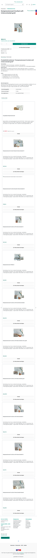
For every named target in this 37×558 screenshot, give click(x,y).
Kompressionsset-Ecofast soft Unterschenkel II (13, 416)
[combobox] (13, 5)
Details (18, 133)
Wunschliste (15, 527)
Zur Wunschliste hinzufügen (24, 47)
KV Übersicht (28, 526)
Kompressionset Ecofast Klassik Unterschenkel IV (13, 150)
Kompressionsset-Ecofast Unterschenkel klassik (13, 492)
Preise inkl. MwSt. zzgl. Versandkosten (8, 40)
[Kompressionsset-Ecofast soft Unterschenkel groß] (18, 27)
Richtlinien (27, 527)
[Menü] (2, 5)
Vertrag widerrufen (5, 537)
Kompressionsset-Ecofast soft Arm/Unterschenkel (13, 302)
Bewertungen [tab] (9, 56)
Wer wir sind (28, 524)
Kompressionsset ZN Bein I (8, 264)
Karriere (27, 520)
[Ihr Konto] (29, 5)
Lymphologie (28, 523)
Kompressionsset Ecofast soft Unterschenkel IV (13, 226)
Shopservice (16, 519)
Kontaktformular (4, 535)
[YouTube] (36, 14)
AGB (22, 545)
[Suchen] (23, 5)
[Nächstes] (36, 307)
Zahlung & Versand (16, 522)
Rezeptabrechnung (16, 524)
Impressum (12, 545)
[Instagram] (36, 12)
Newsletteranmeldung (17, 520)
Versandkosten (21, 552)
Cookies (25, 545)
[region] (18, 27)
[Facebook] (36, 10)
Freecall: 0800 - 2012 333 (5, 524)
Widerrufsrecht (16, 523)
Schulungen (28, 522)
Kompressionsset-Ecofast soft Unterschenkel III (13, 454)
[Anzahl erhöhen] (11, 44)
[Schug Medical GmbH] (31, 12)
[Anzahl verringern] (2, 44)
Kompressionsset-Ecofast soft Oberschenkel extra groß (15, 340)
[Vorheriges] (1, 307)
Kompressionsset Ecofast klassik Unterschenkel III (13, 188)
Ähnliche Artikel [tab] (4, 97)
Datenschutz (17, 545)
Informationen (29, 519)
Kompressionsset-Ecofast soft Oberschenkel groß (13, 378)
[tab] (3, 57)
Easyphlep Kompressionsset (9, 115)
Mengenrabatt (15, 526)
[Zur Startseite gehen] (18, 1)
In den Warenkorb (24, 43)
